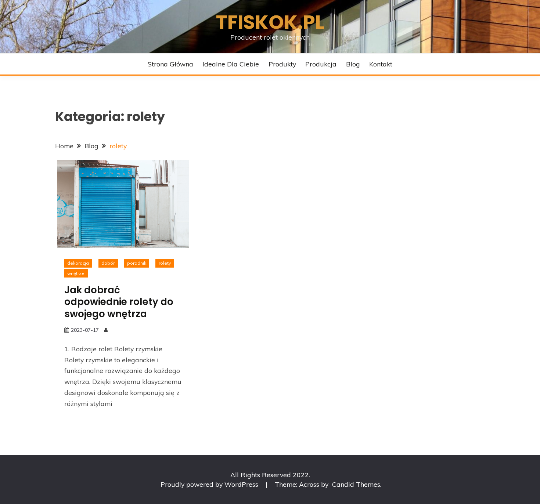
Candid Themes (356, 484)
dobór (108, 263)
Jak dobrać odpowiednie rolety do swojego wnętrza (118, 301)
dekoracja (78, 263)
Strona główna (170, 64)
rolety (165, 263)
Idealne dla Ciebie (230, 64)
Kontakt (380, 64)
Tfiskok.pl (270, 22)
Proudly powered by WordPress (210, 484)
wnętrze (75, 273)
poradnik (136, 263)
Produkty (282, 64)
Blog (353, 64)
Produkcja (320, 64)
